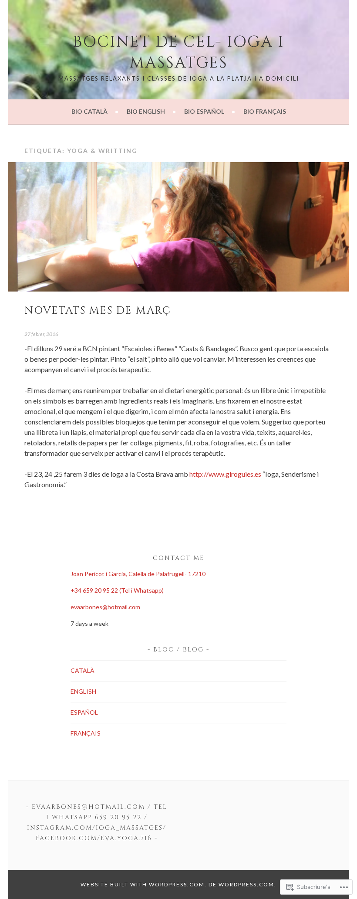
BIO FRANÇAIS (264, 111)
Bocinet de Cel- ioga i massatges (178, 52)
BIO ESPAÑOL (204, 111)
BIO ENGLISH (146, 111)
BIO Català (89, 111)
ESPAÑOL (84, 712)
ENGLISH (83, 691)
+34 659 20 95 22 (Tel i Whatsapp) (117, 590)
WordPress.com (246, 884)
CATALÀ (82, 670)
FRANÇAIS (86, 733)
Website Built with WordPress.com (143, 884)
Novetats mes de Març (97, 311)
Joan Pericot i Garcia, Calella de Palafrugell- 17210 (138, 573)
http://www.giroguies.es (225, 474)
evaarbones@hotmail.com (105, 607)
